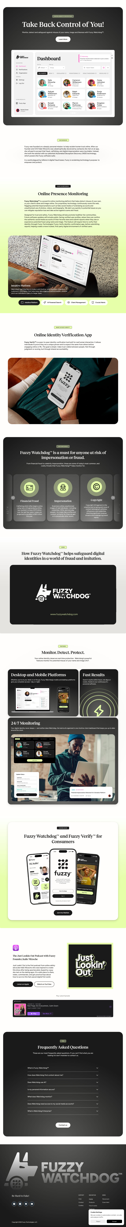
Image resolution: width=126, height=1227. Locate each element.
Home (91, 1199)
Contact (81, 1202)
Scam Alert (105, 1202)
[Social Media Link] (14, 1204)
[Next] (113, 498)
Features (91, 1209)
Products (92, 1202)
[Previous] (13, 498)
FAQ (80, 1199)
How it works (93, 1206)
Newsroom (105, 1199)
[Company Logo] (63, 1171)
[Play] (63, 594)
